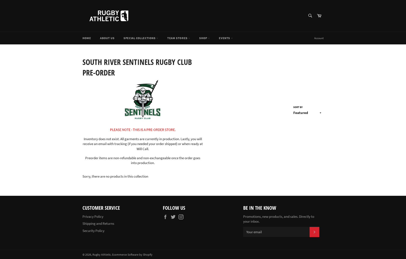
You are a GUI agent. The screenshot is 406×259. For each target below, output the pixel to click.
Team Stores (177, 38)
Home (86, 38)
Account (319, 38)
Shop (203, 38)
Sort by (298, 107)
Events (225, 38)
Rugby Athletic (101, 254)
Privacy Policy (92, 216)
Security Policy (93, 230)
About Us (107, 38)
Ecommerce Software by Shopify (132, 254)
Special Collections (139, 38)
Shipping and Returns (98, 223)
